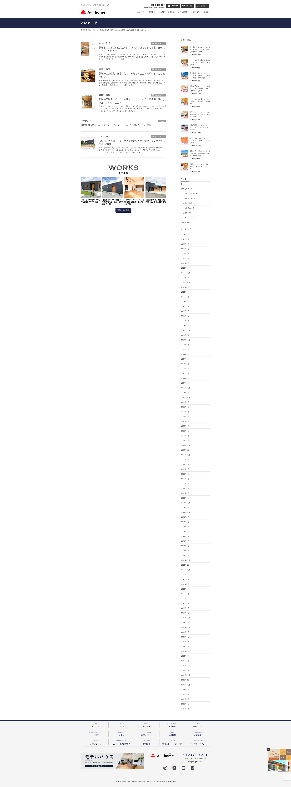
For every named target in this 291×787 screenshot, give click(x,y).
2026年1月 (185, 268)
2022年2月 (185, 493)
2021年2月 (185, 551)
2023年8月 (185, 407)
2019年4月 (185, 656)
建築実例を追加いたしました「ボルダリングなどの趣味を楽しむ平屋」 (117, 125)
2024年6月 (185, 359)
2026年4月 (185, 254)
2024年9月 (185, 345)
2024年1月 (185, 383)
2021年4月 (185, 541)
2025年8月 (185, 292)
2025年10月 (185, 282)
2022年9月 (185, 460)
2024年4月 (185, 368)
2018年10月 (185, 685)
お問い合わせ (95, 742)
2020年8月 (185, 579)
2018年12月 (185, 675)
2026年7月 (185, 239)
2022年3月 (185, 488)
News (162, 121)
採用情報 (146, 742)
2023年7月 (185, 412)
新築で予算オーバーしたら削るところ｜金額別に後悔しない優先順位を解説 (200, 88)
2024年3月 (185, 373)
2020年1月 (185, 613)
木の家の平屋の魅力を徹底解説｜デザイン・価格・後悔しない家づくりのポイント (200, 49)
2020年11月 (185, 565)
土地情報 (96, 733)
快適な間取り (187, 213)
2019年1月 (185, 670)
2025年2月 (185, 321)
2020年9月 (185, 574)
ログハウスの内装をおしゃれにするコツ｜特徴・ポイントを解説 (200, 140)
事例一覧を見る (123, 210)
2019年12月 (185, 618)
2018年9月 (185, 690)
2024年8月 (185, 349)
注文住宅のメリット (190, 208)
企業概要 (197, 733)
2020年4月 (185, 598)
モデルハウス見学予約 (121, 742)
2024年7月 (185, 354)
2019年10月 (185, 627)
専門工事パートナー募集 (172, 742)
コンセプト (121, 725)
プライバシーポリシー (197, 742)
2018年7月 (185, 699)
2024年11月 (185, 335)
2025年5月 (185, 306)
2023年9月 (185, 402)
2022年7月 (185, 469)
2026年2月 (185, 263)
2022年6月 (185, 474)
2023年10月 (185, 397)
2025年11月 (185, 278)
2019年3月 (185, 661)
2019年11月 (185, 622)
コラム (121, 733)
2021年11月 (185, 507)
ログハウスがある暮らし (191, 193)
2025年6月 (185, 301)
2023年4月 (185, 426)
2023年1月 (185, 440)
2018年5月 (185, 709)
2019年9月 (185, 632)
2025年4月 (185, 311)
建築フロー (197, 725)
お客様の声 (185, 222)
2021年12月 (185, 503)
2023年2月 (185, 436)
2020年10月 (185, 570)
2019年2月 (185, 665)
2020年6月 (185, 589)
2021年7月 (185, 527)
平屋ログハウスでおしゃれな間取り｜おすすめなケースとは (200, 166)
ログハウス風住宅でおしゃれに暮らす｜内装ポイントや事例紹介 (200, 101)
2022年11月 (185, 450)
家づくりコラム (158, 43)
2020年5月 (185, 594)
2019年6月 (185, 646)
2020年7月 (185, 584)
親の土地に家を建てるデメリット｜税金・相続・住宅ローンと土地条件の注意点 (200, 75)
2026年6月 (185, 244)
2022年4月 (185, 484)
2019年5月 (185, 651)
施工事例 (146, 725)
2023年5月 (185, 421)
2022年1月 (185, 498)
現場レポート (146, 733)
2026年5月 (185, 249)
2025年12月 (185, 273)
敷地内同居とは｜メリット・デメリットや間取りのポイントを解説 (200, 127)
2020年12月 (185, 560)
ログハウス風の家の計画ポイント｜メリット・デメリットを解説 (200, 62)
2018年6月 (185, 704)
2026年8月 (185, 234)
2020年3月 (185, 603)
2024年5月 (185, 364)
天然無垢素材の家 (189, 198)
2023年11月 (185, 393)
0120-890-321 (154, 6)
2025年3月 (185, 316)
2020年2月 (185, 608)
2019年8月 (185, 637)
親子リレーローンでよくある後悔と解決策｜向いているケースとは (200, 114)
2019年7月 (185, 642)
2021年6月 (185, 531)
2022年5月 (185, 479)
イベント (95, 725)
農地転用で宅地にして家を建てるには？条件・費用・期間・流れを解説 (200, 153)
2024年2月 (185, 378)
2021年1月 (185, 555)
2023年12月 (185, 388)
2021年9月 (185, 517)
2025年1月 (185, 325)
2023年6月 (185, 416)
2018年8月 (185, 694)
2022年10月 (185, 455)
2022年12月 (185, 445)
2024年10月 (185, 340)
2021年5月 (185, 536)
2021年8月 (185, 522)
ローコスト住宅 (188, 217)
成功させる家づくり (190, 203)
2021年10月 (185, 512)
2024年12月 (185, 330)
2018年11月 (185, 680)
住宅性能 (172, 725)
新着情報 (172, 733)
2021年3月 (185, 546)
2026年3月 (185, 258)
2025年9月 (185, 287)
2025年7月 (185, 297)
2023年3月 (185, 431)
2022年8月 (185, 464)
